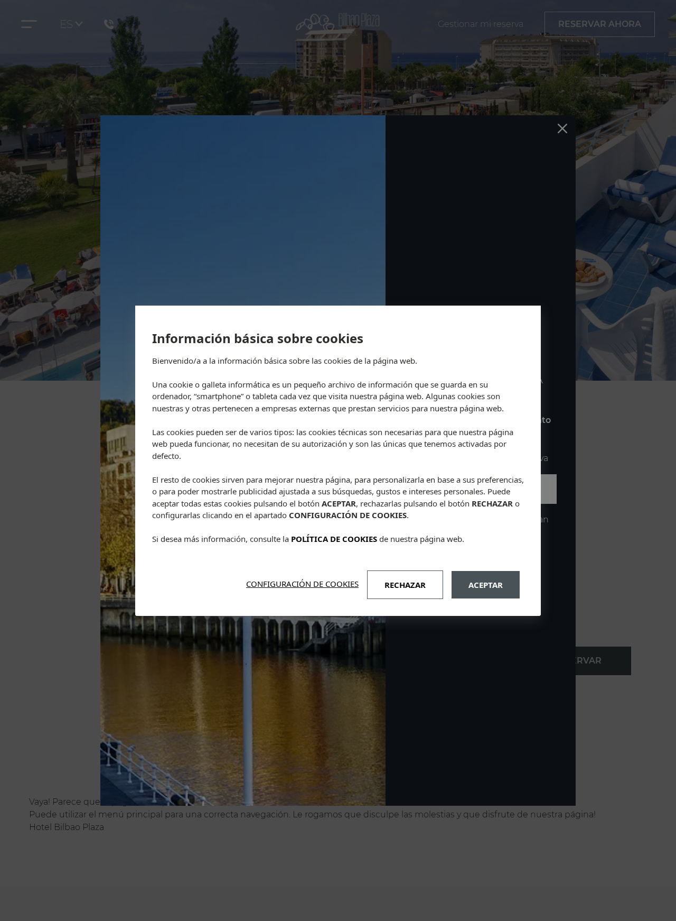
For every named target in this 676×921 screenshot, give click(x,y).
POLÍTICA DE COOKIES (334, 538)
